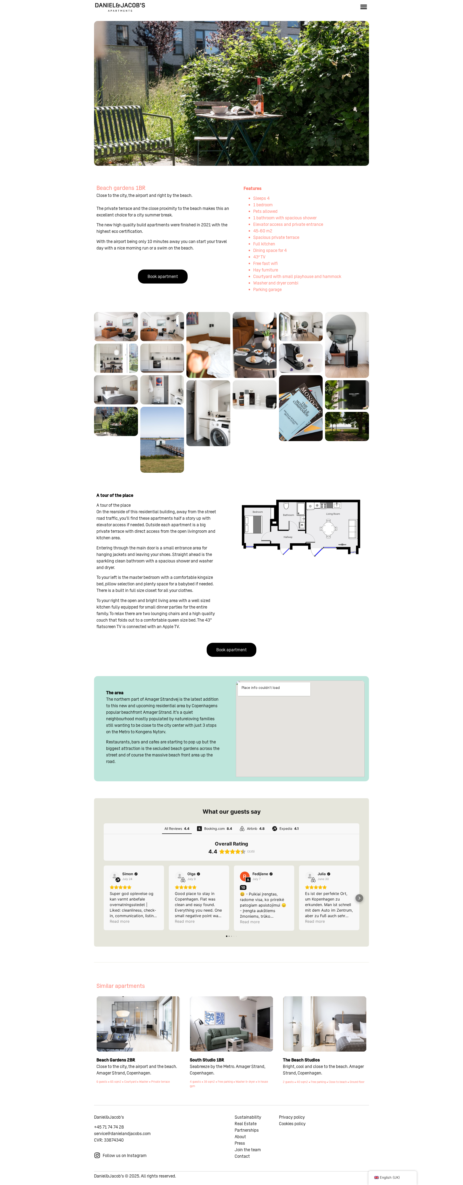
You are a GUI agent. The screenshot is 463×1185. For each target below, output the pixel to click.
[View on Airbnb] (179, 876)
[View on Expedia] (114, 876)
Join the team (248, 1149)
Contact (242, 1156)
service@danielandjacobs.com (122, 1133)
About (240, 1136)
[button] (363, 6)
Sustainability (248, 1117)
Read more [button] (119, 921)
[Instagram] (97, 1155)
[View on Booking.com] (245, 876)
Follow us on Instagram (125, 1155)
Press (240, 1143)
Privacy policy (292, 1117)
